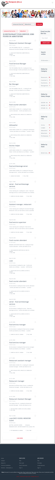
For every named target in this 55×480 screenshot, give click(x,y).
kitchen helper (14, 145)
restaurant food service (9, 31)
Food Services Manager (17, 63)
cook (11, 261)
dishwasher (13, 125)
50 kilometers (45, 60)
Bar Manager (14, 84)
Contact (3, 460)
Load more (20, 438)
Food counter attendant (18, 240)
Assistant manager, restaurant (20, 204)
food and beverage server (18, 166)
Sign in (20, 467)
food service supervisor (17, 222)
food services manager (17, 324)
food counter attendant (17, 105)
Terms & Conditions (6, 465)
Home (2, 458)
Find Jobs (39, 24)
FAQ (20, 460)
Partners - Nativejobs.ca (7, 467)
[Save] (34, 41)
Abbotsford (23, 31)
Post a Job (21, 463)
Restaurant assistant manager (20, 360)
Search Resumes (23, 465)
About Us (3, 463)
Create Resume (41, 465)
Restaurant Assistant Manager (20, 43)
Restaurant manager (16, 381)
